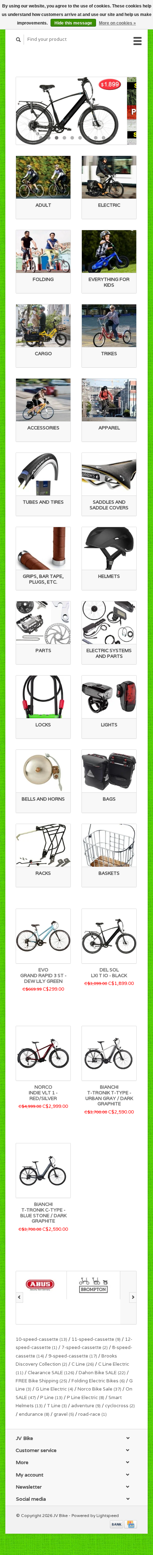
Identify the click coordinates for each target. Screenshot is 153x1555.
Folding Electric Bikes (98, 1381)
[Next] (133, 1297)
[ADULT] (43, 177)
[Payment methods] (117, 1524)
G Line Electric (54, 1389)
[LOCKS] (43, 697)
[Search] (18, 39)
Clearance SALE (51, 1373)
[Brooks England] (96, 1297)
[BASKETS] (109, 845)
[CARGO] (43, 326)
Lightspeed (107, 1515)
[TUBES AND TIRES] (43, 474)
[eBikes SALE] (76, 111)
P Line (51, 1397)
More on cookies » (117, 23)
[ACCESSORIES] (43, 400)
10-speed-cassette (41, 1339)
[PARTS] (43, 623)
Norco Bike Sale (99, 1389)
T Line (57, 1406)
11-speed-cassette (96, 1339)
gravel (64, 1414)
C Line (83, 1364)
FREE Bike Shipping (41, 1381)
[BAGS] (109, 771)
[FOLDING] (43, 251)
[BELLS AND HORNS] (43, 771)
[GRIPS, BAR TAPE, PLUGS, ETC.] (43, 548)
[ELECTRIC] (109, 177)
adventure (86, 1406)
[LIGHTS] (109, 697)
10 (111, 138)
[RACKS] (43, 845)
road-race (92, 1414)
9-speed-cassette (72, 1356)
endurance (34, 1414)
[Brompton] (42, 1285)
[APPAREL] (109, 400)
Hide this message (73, 23)
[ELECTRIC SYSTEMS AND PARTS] (109, 623)
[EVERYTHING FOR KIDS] (109, 251)
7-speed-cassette (85, 1347)
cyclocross (120, 1406)
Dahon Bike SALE (102, 1373)
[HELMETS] (109, 548)
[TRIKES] (109, 326)
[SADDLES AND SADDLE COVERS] (109, 474)
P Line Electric (85, 1397)
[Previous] (19, 1297)
